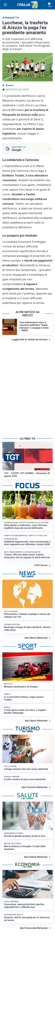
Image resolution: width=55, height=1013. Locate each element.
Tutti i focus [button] (41, 565)
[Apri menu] (5, 5)
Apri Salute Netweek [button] (36, 856)
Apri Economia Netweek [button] (34, 927)
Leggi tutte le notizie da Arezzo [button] (30, 339)
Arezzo (9, 85)
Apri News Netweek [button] (36, 637)
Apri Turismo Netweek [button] (35, 787)
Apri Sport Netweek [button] (36, 720)
